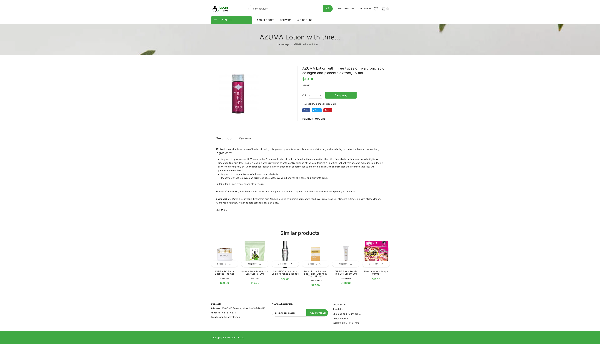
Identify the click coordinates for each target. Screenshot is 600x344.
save (328, 110)
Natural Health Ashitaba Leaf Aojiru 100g (254, 272)
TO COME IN (364, 8)
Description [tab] (224, 138)
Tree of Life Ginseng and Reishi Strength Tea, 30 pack (315, 274)
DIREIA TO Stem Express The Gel (224, 272)
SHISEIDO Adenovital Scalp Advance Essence (285, 272)
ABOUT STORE (265, 20)
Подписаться (317, 312)
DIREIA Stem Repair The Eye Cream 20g (346, 272)
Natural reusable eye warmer (376, 272)
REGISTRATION (346, 8)
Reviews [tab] (245, 138)
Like (307, 110)
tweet (317, 110)
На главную (284, 44)
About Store (339, 304)
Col (304, 95)
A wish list (338, 309)
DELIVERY (286, 20)
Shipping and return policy (347, 314)
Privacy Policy (340, 318)
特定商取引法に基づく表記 (346, 323)
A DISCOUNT (305, 20)
